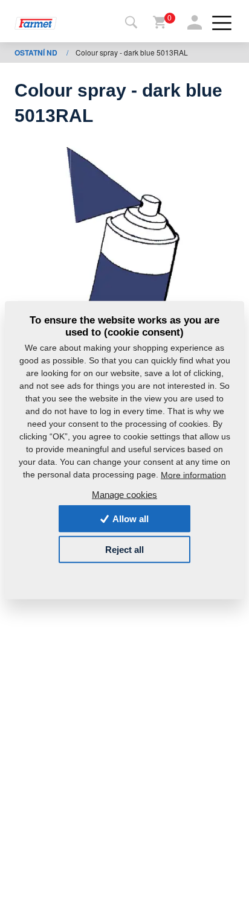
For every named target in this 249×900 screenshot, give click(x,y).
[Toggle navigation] (131, 23)
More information (193, 475)
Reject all (124, 549)
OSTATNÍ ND (37, 52)
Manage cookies (124, 494)
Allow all (130, 519)
